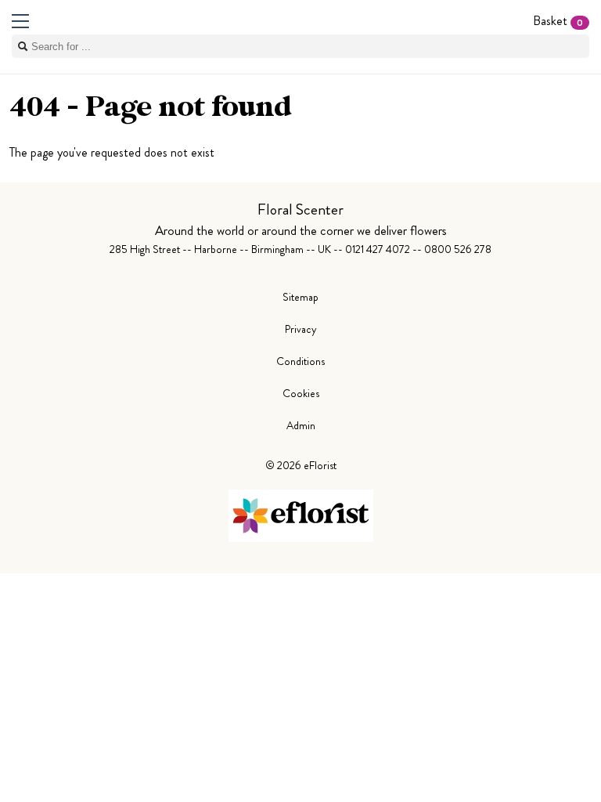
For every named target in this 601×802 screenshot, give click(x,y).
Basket (558, 21)
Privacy (301, 329)
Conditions (300, 361)
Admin (300, 425)
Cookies (301, 393)
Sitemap (300, 297)
